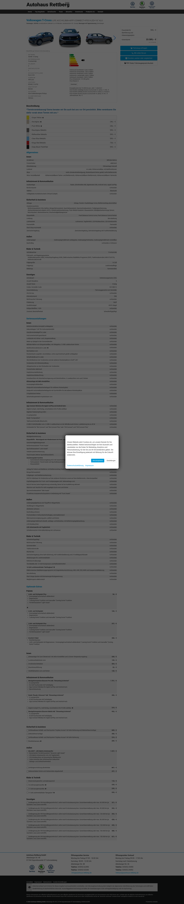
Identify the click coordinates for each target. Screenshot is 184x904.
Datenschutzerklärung (75, 466)
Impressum (89, 466)
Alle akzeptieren (98, 460)
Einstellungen (111, 460)
